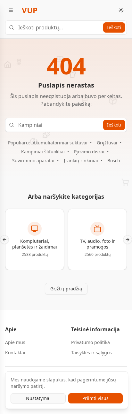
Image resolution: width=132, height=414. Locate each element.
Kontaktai (15, 352)
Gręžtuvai (107, 143)
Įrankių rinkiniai (81, 160)
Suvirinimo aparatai (33, 160)
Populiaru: (19, 143)
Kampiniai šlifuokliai (43, 152)
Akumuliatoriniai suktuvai (60, 143)
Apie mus (15, 342)
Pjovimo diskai (89, 152)
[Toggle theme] (121, 10)
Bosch (113, 160)
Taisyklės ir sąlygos (91, 352)
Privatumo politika (90, 342)
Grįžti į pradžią (66, 289)
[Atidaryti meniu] (11, 10)
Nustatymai (38, 398)
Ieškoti (114, 27)
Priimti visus (95, 398)
